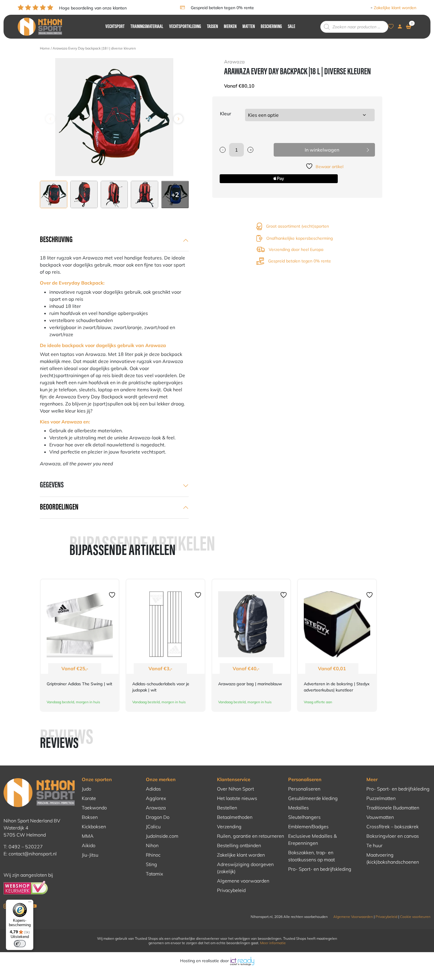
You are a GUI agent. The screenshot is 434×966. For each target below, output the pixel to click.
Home (45, 48)
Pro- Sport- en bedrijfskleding (319, 869)
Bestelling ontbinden (239, 845)
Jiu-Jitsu (90, 855)
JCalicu (153, 826)
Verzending (229, 826)
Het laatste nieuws (237, 798)
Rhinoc (153, 855)
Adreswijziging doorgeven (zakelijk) (245, 867)
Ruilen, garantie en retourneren (250, 836)
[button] (178, 118)
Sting (151, 864)
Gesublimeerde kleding (313, 798)
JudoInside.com (162, 836)
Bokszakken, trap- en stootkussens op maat (311, 856)
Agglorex (156, 798)
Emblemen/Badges (308, 826)
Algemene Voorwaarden (353, 916)
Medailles (298, 808)
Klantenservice (233, 779)
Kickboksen (94, 826)
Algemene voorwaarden (243, 881)
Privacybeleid (231, 890)
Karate (89, 798)
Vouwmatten (380, 817)
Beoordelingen (59, 507)
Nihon (152, 845)
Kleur (225, 113)
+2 (175, 194)
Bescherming (271, 26)
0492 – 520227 (26, 847)
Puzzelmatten (381, 798)
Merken (230, 26)
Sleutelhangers (304, 817)
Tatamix (154, 874)
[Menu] (29, 903)
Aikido (88, 845)
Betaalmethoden (234, 817)
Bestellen (227, 808)
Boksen (90, 817)
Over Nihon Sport (235, 789)
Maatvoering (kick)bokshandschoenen (392, 858)
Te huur (374, 845)
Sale (291, 26)
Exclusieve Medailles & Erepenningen (312, 839)
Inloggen (361, 7)
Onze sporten (97, 779)
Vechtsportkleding (185, 26)
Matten (248, 26)
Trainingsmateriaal (146, 26)
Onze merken (161, 779)
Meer (372, 779)
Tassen (212, 26)
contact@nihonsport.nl (33, 854)
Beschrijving (56, 240)
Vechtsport (115, 26)
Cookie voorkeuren (415, 916)
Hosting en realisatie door (205, 960)
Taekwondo (94, 808)
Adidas (153, 789)
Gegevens (52, 485)
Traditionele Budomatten (392, 808)
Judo (86, 789)
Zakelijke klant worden (395, 7)
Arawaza (156, 808)
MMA (88, 836)
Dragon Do (157, 817)
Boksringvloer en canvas (392, 836)
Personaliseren (305, 779)
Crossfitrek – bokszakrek (392, 826)
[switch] (20, 943)
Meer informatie (273, 943)
